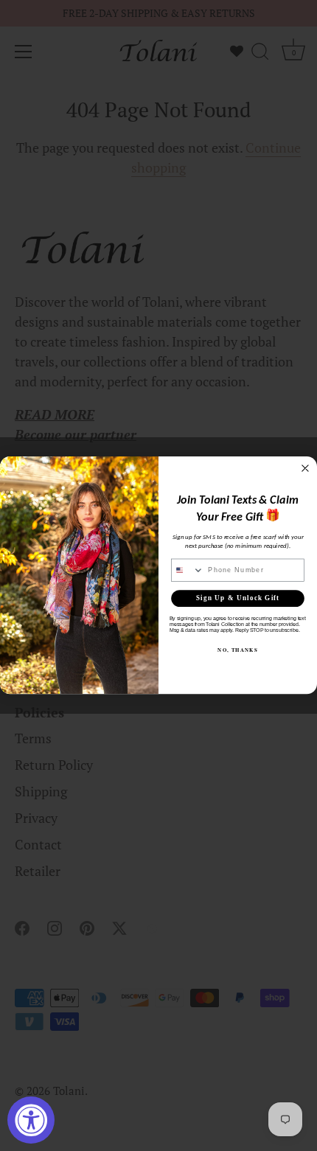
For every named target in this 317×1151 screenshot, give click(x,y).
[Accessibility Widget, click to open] (31, 1120)
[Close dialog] (305, 468)
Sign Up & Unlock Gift (237, 598)
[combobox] (188, 571)
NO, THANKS (237, 650)
